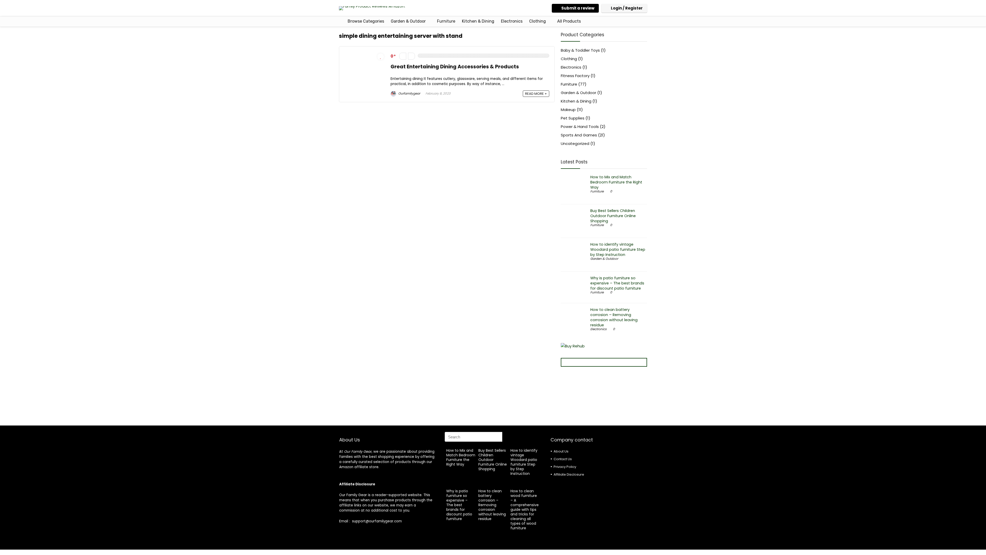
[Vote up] (411, 56)
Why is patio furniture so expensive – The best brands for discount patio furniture (617, 283)
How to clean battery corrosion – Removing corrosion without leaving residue (614, 317)
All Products (569, 21)
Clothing (537, 21)
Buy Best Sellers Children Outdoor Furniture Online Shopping (613, 216)
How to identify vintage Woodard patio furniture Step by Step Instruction (617, 249)
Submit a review (577, 8)
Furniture (446, 21)
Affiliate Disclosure (569, 474)
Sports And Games (579, 135)
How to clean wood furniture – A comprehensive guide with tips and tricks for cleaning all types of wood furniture (524, 509)
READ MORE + (536, 93)
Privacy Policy (565, 466)
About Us (561, 451)
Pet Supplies (572, 118)
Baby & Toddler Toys (580, 50)
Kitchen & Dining (478, 21)
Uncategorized (575, 143)
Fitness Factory (575, 75)
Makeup (568, 109)
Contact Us (563, 459)
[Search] (507, 437)
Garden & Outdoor (408, 21)
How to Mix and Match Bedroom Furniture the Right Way (616, 182)
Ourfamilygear (408, 93)
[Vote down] (402, 56)
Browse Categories (365, 21)
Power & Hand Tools (580, 126)
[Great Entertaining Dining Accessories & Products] (364, 54)
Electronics (512, 21)
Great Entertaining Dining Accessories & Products (455, 66)
